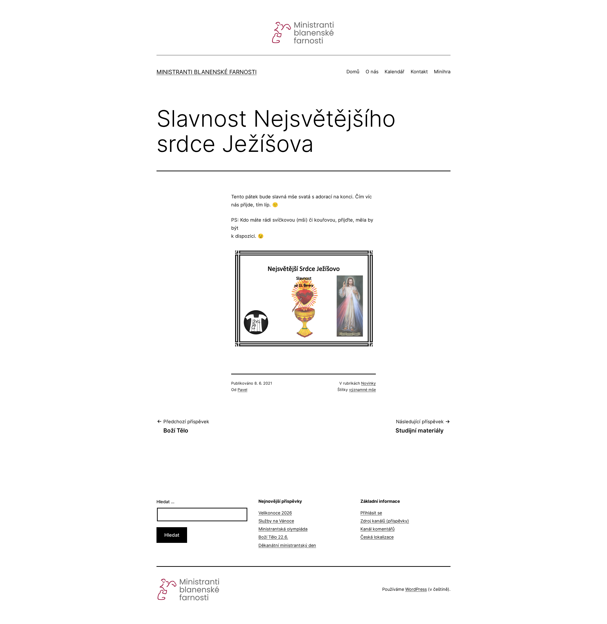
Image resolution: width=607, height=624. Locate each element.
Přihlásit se (371, 512)
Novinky (368, 383)
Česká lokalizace (377, 537)
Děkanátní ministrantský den (287, 545)
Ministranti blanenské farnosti (206, 72)
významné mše (362, 389)
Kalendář (394, 72)
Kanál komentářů (377, 528)
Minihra (442, 72)
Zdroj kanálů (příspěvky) (384, 520)
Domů (352, 72)
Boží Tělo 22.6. (273, 537)
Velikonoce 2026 (275, 512)
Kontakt (419, 72)
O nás (372, 72)
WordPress (416, 589)
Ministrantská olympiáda (283, 528)
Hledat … (165, 501)
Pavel (242, 389)
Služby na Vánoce (276, 520)
